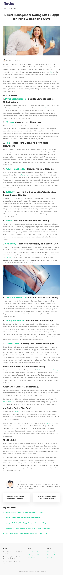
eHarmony (10, 244)
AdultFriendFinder (15, 169)
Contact (49, 557)
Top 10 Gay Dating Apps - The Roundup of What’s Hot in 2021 (26, 533)
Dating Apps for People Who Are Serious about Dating (24, 512)
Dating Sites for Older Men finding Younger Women (23, 517)
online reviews (50, 423)
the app (8, 257)
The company (25, 175)
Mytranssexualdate (15, 99)
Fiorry (9, 221)
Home (4, 8)
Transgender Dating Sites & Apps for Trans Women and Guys (26, 523)
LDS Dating (40, 554)
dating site (18, 411)
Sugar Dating (31, 557)
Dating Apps (31, 554)
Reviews (39, 552)
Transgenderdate (14, 321)
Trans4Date (13, 344)
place (51, 72)
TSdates (10, 122)
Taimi (8, 143)
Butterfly (10, 192)
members (13, 463)
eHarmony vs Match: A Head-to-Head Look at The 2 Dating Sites (28, 528)
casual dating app (9, 402)
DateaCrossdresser (16, 297)
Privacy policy (51, 552)
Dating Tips (31, 552)
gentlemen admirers (41, 108)
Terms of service (51, 554)
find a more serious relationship (47, 370)
